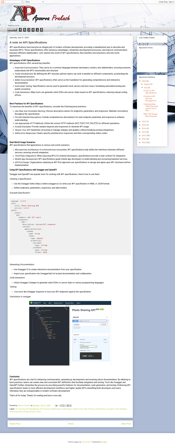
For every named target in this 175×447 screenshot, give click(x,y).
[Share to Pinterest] (70, 405)
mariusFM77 (86, 442)
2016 (144, 121)
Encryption (110, 409)
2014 (144, 128)
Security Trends (35, 412)
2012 (144, 135)
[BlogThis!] (63, 405)
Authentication (55, 409)
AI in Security (20, 409)
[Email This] (60, 405)
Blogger (104, 442)
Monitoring (13, 412)
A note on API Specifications (150, 92)
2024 (144, 81)
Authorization (67, 409)
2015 (144, 125)
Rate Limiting (23, 412)
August (147, 84)
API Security (44, 409)
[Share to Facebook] (68, 405)
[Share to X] (65, 405)
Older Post (126, 424)
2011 (144, 139)
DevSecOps (100, 409)
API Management (32, 409)
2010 (144, 142)
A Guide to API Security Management (149, 98)
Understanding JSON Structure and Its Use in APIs (150, 107)
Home (71, 424)
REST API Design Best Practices (150, 115)
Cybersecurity (78, 409)
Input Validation (121, 409)
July (146, 88)
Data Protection (89, 409)
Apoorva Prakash (24, 405)
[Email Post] (56, 405)
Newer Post (15, 424)
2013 (144, 132)
